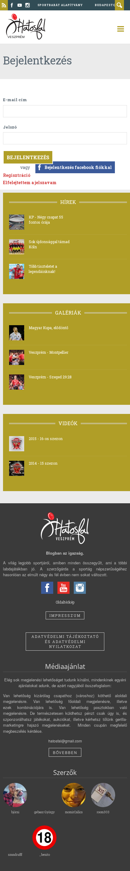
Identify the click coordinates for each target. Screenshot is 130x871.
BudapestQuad (109, 5)
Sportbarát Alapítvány (60, 5)
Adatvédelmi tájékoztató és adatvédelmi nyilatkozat (65, 641)
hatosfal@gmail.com (65, 740)
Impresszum (65, 615)
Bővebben (65, 752)
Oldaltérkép (65, 602)
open (118, 29)
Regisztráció (16, 175)
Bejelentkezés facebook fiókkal (78, 167)
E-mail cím (15, 99)
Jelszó (10, 127)
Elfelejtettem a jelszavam (30, 182)
